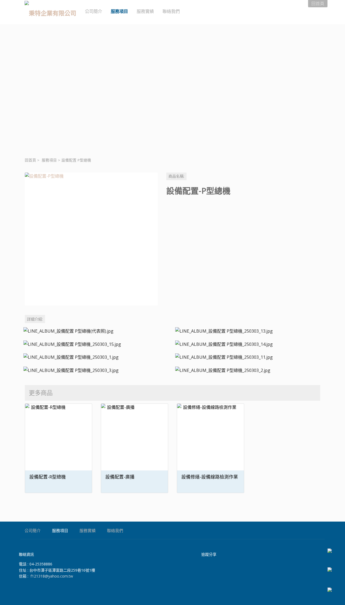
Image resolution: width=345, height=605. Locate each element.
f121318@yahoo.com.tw (51, 576)
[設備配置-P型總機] (91, 239)
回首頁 (30, 160)
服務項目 (49, 160)
